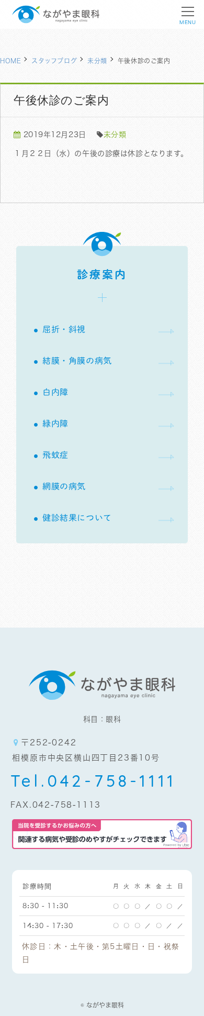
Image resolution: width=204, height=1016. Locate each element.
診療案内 (102, 274)
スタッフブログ (54, 61)
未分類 (97, 61)
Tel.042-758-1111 (93, 781)
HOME (10, 61)
